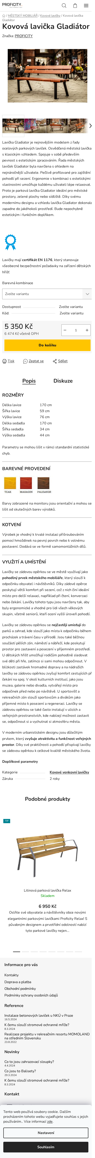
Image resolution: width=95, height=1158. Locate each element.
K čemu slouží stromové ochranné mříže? (36, 1025)
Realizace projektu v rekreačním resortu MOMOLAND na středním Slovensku (47, 1036)
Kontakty (11, 975)
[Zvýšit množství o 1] (87, 330)
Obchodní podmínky (20, 988)
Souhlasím (45, 1147)
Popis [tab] (29, 380)
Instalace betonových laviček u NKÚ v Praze (38, 1016)
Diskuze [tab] (63, 380)
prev (4, 848)
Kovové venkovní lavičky (69, 772)
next (90, 848)
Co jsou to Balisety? (20, 1071)
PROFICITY (24, 36)
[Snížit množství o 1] (65, 330)
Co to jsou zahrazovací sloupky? (29, 1062)
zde (50, 1121)
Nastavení (46, 1132)
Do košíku (47, 345)
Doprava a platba (17, 982)
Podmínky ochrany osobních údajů (31, 995)
